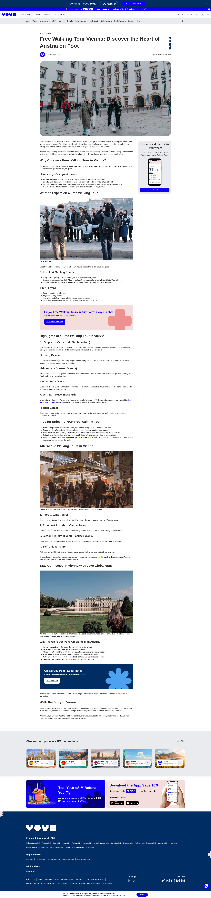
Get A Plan (25, 15)
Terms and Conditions (77, 883)
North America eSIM (83, 859)
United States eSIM (33, 843)
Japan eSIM (151, 843)
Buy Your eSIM (134, 3)
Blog (41, 33)
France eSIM (46, 843)
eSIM (54, 21)
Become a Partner (32, 883)
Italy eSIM (66, 843)
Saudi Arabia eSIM (56, 847)
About (38, 15)
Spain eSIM (57, 843)
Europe (62, 21)
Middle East (93, 21)
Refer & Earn (60, 15)
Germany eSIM (31, 847)
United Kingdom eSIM (101, 843)
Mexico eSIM (87, 843)
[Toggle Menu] (208, 14)
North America (106, 21)
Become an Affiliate (97, 879)
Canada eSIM (116, 843)
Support (47, 15)
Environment (45, 21)
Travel (139, 21)
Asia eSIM (29, 859)
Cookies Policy (107, 883)
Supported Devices (52, 879)
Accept (142, 894)
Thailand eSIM (128, 843)
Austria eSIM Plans (54, 322)
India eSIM (173, 843)
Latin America (80, 21)
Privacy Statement (93, 883)
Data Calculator (62, 883)
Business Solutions (48, 883)
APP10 (87, 9)
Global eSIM (30, 871)
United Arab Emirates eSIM (74, 847)
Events (70, 21)
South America (120, 21)
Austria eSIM (52, 680)
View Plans (154, 190)
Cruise (34, 21)
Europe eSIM (40, 859)
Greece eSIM (43, 847)
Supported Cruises (67, 879)
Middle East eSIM (68, 859)
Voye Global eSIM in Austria (77, 437)
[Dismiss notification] (209, 9)
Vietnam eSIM (162, 843)
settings (126, 895)
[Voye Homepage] (9, 14)
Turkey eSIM (76, 843)
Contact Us (80, 879)
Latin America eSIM (53, 859)
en (179, 14)
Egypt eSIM (90, 847)
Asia (28, 21)
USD (188, 14)
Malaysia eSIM (140, 843)
